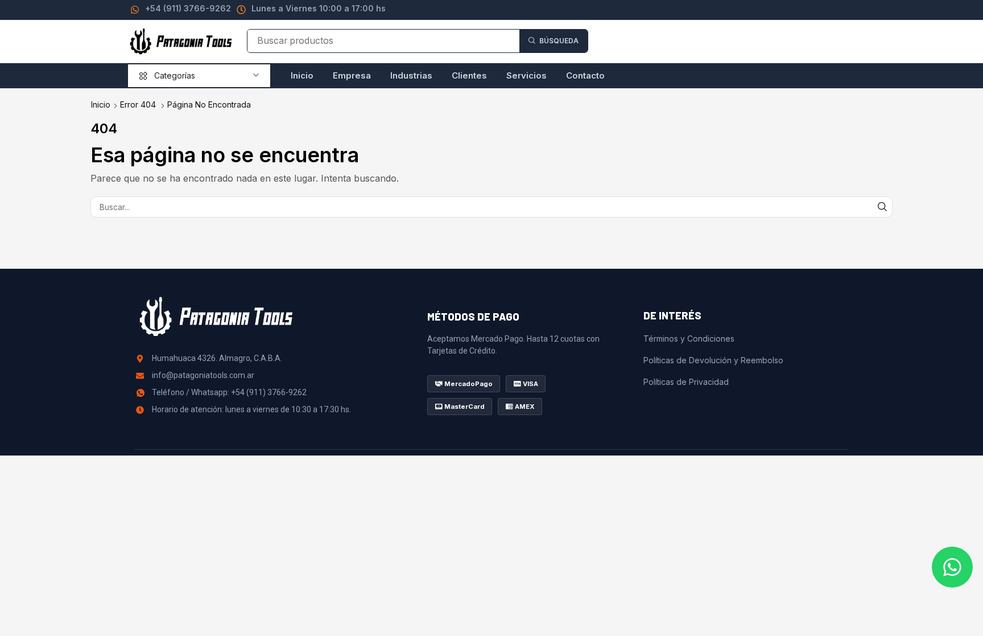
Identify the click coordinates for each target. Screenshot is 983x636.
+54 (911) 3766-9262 (188, 8)
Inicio (100, 104)
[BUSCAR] (882, 207)
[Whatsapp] (952, 567)
